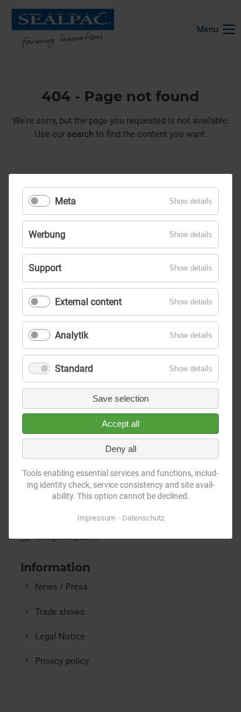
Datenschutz (143, 518)
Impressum (96, 518)
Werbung (47, 234)
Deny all (120, 449)
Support (45, 267)
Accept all (120, 424)
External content (88, 301)
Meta (65, 201)
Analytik (71, 335)
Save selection (120, 398)
